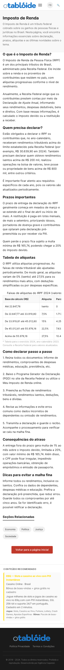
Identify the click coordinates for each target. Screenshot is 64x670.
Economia (10, 529)
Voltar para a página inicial (32, 549)
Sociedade (10, 536)
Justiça (39, 529)
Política (25, 529)
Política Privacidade (20, 646)
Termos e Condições (43, 646)
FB (50, 5)
